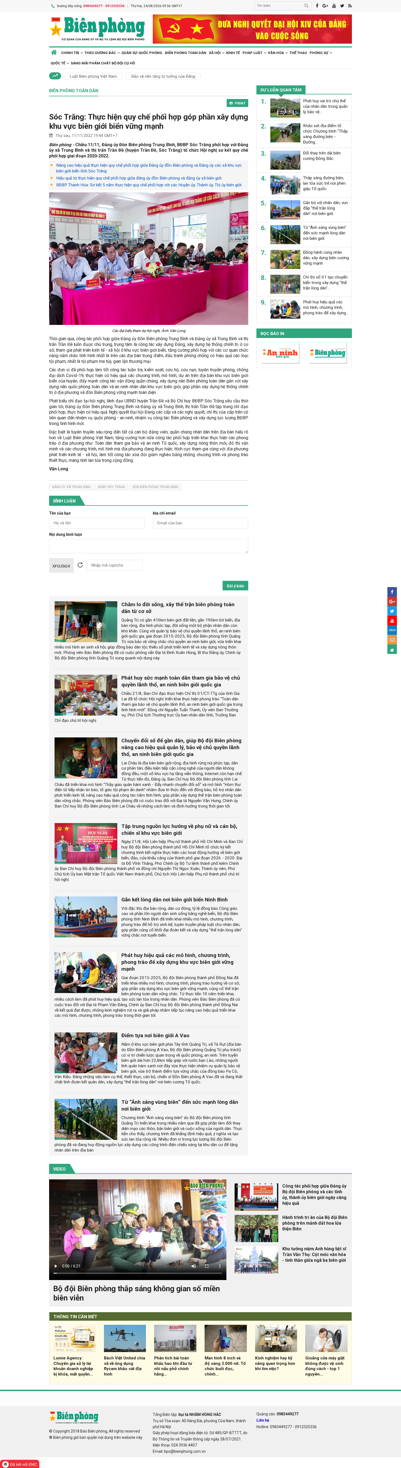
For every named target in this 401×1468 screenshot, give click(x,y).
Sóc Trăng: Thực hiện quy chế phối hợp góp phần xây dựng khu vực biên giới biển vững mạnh (148, 121)
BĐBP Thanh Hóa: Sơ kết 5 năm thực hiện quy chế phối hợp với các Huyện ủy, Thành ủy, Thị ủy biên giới (148, 185)
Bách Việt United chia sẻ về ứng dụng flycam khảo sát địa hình (124, 1366)
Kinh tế (233, 53)
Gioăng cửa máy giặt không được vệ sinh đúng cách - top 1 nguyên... (325, 1366)
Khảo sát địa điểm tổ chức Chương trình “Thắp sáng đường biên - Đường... (325, 133)
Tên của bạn (60, 513)
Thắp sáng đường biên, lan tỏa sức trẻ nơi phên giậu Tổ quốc (324, 183)
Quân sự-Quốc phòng (141, 53)
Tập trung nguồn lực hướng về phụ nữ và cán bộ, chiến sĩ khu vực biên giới (179, 829)
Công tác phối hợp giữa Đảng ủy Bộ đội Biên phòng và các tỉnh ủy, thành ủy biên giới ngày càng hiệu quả (314, 1194)
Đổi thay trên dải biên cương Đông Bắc (322, 156)
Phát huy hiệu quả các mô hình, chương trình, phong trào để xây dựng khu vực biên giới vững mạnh (177, 962)
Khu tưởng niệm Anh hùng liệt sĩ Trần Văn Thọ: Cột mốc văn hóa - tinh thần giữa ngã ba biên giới (314, 1254)
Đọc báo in (272, 333)
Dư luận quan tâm (281, 90)
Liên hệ (262, 1420)
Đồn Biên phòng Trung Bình (155, 487)
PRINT (240, 103)
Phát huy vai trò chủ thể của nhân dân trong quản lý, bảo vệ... (325, 106)
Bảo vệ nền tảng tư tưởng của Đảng (163, 76)
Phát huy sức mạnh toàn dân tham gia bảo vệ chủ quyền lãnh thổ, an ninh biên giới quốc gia (180, 681)
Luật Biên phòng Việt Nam (93, 76)
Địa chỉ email (164, 513)
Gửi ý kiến (235, 586)
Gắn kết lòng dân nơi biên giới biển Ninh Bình (174, 899)
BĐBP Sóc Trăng (111, 487)
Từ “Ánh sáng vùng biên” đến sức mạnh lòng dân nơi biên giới (324, 233)
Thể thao (298, 53)
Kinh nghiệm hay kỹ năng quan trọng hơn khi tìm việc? (275, 1363)
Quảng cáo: (277, 1414)
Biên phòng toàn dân (185, 53)
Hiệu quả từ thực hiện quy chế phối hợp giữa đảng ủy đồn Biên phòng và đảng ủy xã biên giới (139, 178)
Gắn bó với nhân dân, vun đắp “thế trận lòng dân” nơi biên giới (325, 208)
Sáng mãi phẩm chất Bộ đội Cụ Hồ (103, 63)
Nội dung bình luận (65, 535)
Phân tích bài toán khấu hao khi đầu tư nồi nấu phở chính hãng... (173, 1366)
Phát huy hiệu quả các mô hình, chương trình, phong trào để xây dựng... (325, 307)
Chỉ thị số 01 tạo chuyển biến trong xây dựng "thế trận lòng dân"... (325, 283)
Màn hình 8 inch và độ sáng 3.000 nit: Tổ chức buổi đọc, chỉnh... (225, 1366)
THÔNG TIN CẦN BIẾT (75, 1316)
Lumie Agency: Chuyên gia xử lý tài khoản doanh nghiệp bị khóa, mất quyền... (73, 1366)
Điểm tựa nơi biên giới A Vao (155, 1035)
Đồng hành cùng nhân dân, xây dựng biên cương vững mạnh (326, 258)
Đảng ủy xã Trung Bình (71, 487)
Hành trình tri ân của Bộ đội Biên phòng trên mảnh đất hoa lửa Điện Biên (314, 1223)
